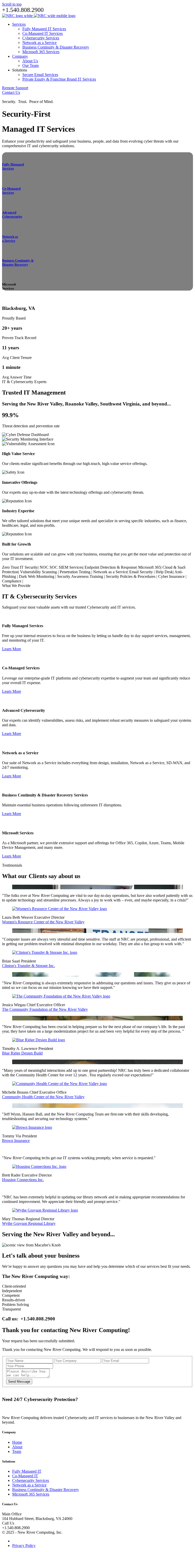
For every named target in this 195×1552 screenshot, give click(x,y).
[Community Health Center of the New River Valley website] (59, 1083)
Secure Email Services (40, 74)
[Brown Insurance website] (32, 1127)
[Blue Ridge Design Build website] (38, 1040)
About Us (30, 61)
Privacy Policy (24, 1545)
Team (16, 1451)
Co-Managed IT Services (42, 33)
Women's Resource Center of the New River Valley (43, 922)
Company (20, 56)
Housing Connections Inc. (23, 1180)
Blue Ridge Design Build (22, 1053)
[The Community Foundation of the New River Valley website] (61, 996)
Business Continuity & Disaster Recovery (55, 47)
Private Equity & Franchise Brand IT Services (59, 79)
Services (19, 24)
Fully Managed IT (26, 1471)
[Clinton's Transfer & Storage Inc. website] (44, 952)
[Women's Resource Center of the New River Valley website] (59, 909)
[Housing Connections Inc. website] (39, 1166)
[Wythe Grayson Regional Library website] (45, 1210)
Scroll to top (12, 4)
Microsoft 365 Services (40, 52)
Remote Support (15, 88)
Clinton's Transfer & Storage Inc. (28, 965)
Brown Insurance (16, 1140)
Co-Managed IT (25, 1476)
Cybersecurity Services (40, 38)
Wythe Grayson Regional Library (29, 1223)
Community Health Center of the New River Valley (43, 1097)
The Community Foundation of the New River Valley (45, 1009)
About (17, 1447)
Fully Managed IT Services (44, 29)
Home (17, 1442)
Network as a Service (39, 42)
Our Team (30, 65)
